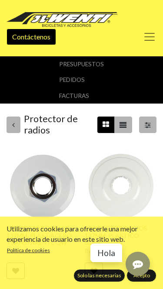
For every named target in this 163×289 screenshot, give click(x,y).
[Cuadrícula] (105, 125)
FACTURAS (74, 95)
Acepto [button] (141, 275)
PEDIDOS (72, 79)
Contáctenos (31, 36)
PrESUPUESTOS (81, 64)
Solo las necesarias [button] (99, 275)
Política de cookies (28, 250)
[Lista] (123, 125)
